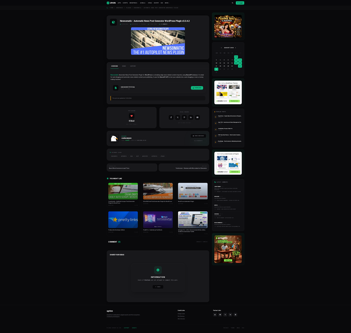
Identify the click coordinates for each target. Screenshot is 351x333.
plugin (163, 156)
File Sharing (181, 316)
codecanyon (113, 143)
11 (220, 63)
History (133, 66)
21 (232, 66)
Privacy (226, 328)
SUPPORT (126, 328)
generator (145, 156)
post (137, 156)
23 (240, 66)
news (131, 156)
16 (240, 63)
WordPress (119, 8)
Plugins (128, 8)
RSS (243, 328)
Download (198, 87)
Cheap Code (181, 313)
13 (228, 63)
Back (158, 287)
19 (224, 66)
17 (216, 66)
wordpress (154, 156)
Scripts (125, 3)
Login (241, 3)
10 (216, 63)
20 (228, 66)
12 (224, 63)
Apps (119, 3)
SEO (162, 3)
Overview (114, 66)
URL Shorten (181, 319)
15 (236, 63)
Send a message (199, 135)
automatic (124, 156)
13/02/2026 (125, 24)
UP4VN (113, 3)
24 (216, 69)
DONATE (134, 328)
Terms (233, 328)
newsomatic (114, 156)
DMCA (238, 328)
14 (232, 63)
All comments (198, 140)
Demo (124, 66)
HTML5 (150, 3)
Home (111, 8)
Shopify (156, 3)
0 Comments (164, 24)
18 (220, 66)
